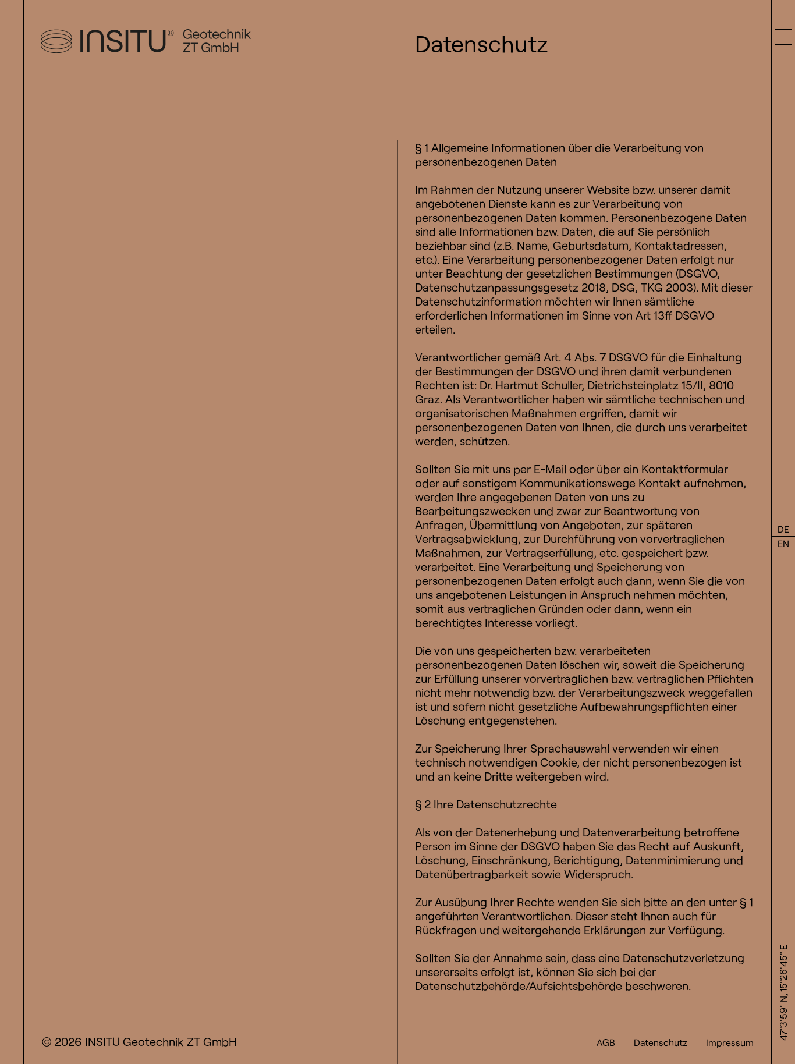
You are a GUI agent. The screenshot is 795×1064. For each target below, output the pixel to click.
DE (783, 528)
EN (783, 543)
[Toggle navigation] (783, 27)
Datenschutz (660, 1042)
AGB (606, 1042)
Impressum (730, 1042)
